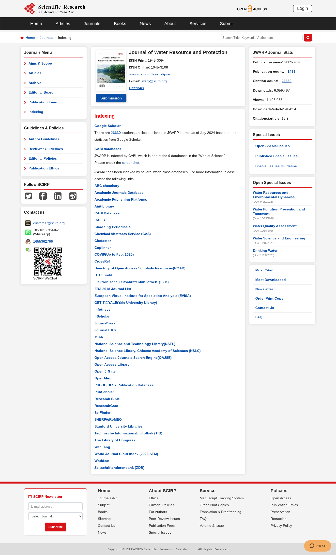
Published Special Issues (276, 156)
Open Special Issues (272, 146)
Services (197, 23)
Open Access (281, 498)
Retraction (279, 519)
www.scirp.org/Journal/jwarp (150, 74)
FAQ (258, 317)
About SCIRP (162, 490)
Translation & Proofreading (220, 512)
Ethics (153, 498)
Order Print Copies (214, 505)
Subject (103, 505)
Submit (227, 23)
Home (36, 23)
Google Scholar (107, 126)
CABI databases (107, 149)
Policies (279, 490)
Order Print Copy (269, 298)
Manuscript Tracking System (222, 498)
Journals (92, 23)
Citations (136, 88)
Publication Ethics (44, 168)
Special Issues (160, 532)
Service (207, 490)
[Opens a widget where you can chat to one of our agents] (317, 546)
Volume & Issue (212, 525)
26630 (116, 133)
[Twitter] (28, 196)
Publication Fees (43, 102)
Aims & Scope (40, 63)
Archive (35, 83)
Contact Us (264, 308)
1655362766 (43, 241)
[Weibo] (72, 196)
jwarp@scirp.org (154, 81)
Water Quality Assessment (275, 226)
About (170, 23)
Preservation (280, 512)
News (145, 23)
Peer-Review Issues (164, 519)
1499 (291, 71)
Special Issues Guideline (276, 166)
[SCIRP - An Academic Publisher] (54, 8)
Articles (63, 23)
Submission (111, 98)
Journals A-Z (108, 498)
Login (302, 8)
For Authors (158, 512)
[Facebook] (43, 196)
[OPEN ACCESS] (252, 8)
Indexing (36, 112)
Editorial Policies (43, 158)
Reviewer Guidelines (46, 149)
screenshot (130, 163)
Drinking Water (265, 250)
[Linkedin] (57, 196)
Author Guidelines (44, 139)
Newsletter (264, 289)
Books (120, 23)
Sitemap (104, 519)
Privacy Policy (281, 525)
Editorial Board (41, 92)
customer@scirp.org (49, 223)
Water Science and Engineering (279, 238)
